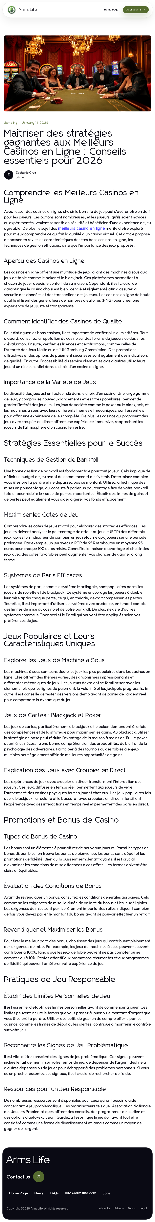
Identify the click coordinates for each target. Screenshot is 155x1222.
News (38, 1193)
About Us (104, 1208)
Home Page (18, 1193)
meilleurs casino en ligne (81, 228)
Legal (143, 1208)
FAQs (54, 1193)
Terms (132, 1208)
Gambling (11, 122)
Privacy (119, 1208)
